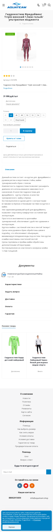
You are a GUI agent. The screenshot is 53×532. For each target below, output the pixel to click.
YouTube (25, 485)
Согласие (27, 415)
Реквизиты (26, 408)
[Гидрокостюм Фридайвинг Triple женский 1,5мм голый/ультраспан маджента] (26, 47)
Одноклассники (32, 485)
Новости (26, 398)
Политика (26, 401)
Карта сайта (26, 412)
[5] (14, 76)
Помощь (26, 425)
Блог (27, 456)
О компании (26, 394)
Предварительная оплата (26, 446)
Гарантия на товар (26, 442)
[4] (11, 76)
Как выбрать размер (27, 429)
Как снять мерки (26, 432)
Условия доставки (26, 439)
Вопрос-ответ (26, 460)
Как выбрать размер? (12, 125)
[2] (7, 76)
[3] (9, 76)
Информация (26, 421)
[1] (4, 76)
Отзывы (26, 405)
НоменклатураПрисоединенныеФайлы (24, 273)
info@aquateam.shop (39, 498)
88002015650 (15, 497)
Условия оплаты (26, 436)
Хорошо (12, 527)
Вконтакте (19, 485)
